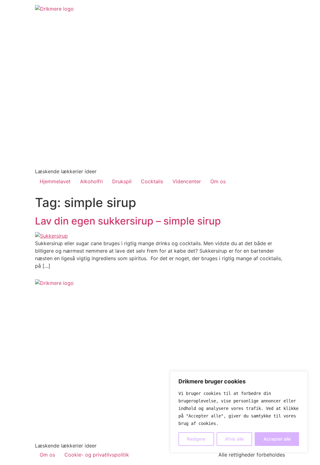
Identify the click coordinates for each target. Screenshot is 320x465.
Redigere (196, 439)
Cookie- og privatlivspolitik (96, 455)
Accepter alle (277, 439)
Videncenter (186, 181)
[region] (239, 411)
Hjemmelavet (55, 181)
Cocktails (152, 181)
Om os (218, 181)
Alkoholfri (91, 181)
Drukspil (122, 181)
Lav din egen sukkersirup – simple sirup (128, 221)
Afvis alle (234, 439)
